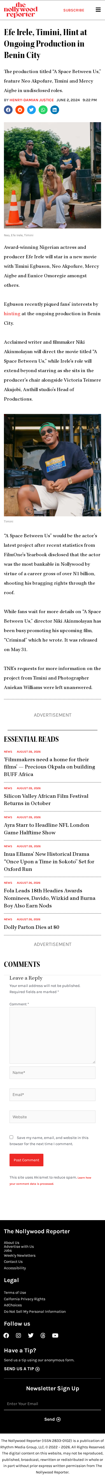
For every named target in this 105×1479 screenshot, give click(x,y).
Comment (19, 1004)
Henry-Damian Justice (32, 100)
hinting (12, 314)
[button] (8, 109)
